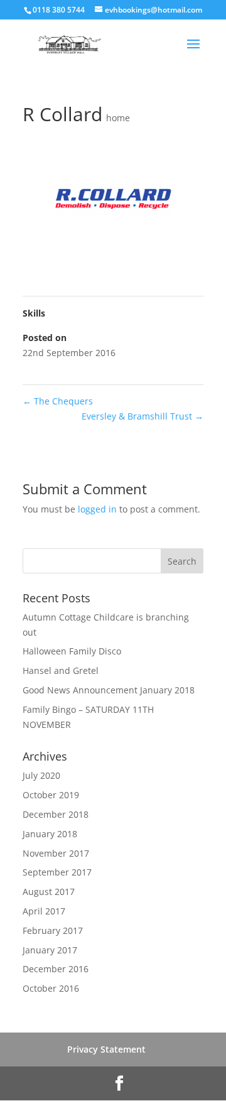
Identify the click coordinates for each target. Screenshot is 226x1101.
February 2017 (53, 930)
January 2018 (50, 834)
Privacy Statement (106, 1049)
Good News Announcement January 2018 (109, 690)
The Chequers (58, 401)
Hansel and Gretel (61, 670)
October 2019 (51, 795)
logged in (97, 509)
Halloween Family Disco (72, 651)
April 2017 (44, 911)
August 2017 (49, 892)
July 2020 (41, 775)
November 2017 (56, 853)
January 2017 (50, 950)
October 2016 (51, 988)
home (118, 118)
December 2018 (56, 814)
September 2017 (57, 872)
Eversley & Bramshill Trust (142, 416)
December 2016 (56, 969)
